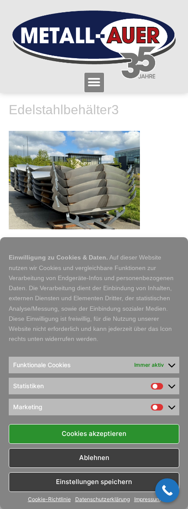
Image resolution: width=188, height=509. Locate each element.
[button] (94, 82)
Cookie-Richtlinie (49, 499)
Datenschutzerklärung (102, 499)
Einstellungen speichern (94, 481)
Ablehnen (94, 457)
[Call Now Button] (167, 490)
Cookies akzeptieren (94, 433)
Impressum (147, 499)
